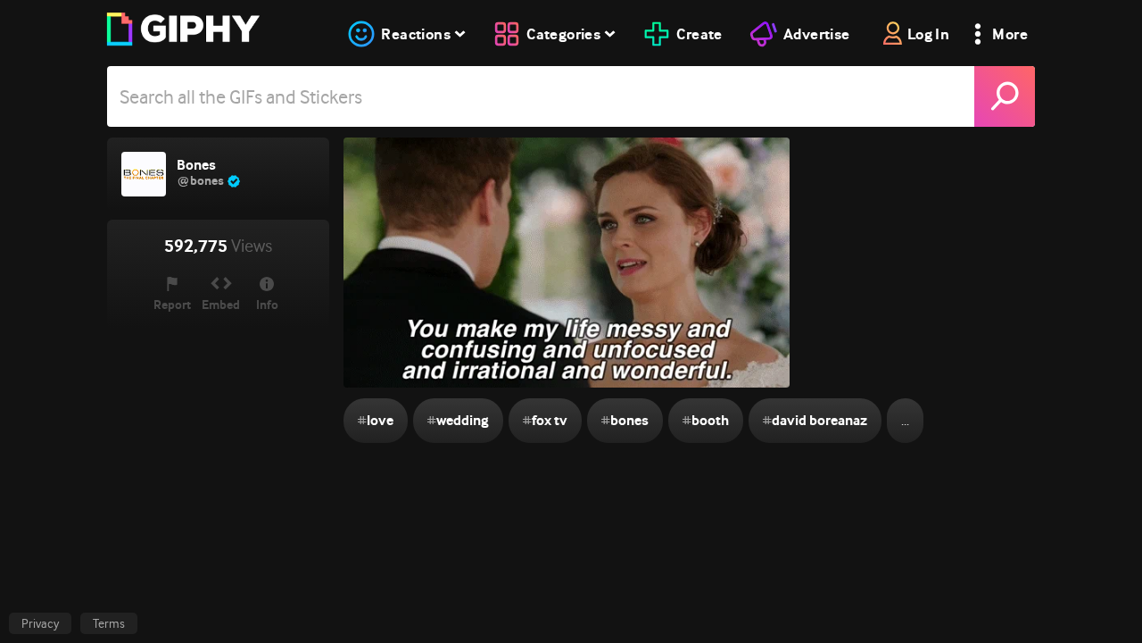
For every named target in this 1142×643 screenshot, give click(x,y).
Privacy (40, 623)
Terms (109, 623)
